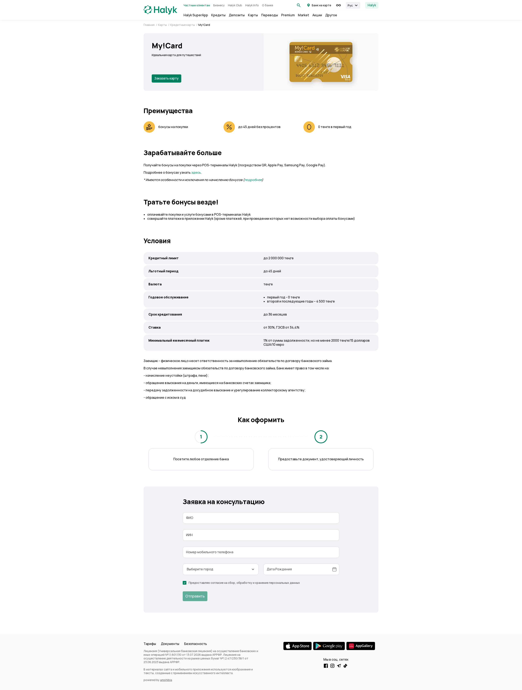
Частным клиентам (197, 5)
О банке (267, 5)
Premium (288, 15)
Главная (149, 25)
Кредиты (218, 15)
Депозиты (237, 15)
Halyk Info (252, 5)
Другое (331, 15)
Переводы (269, 15)
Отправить (195, 596)
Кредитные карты (183, 25)
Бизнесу (219, 5)
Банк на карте (321, 5)
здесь (196, 172)
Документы (170, 644)
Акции (317, 15)
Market (303, 15)
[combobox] (221, 569)
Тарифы (150, 644)
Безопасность (195, 644)
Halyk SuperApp (196, 15)
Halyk (372, 5)
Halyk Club (235, 5)
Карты (253, 15)
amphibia (166, 680)
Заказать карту (166, 78)
